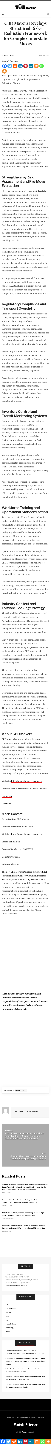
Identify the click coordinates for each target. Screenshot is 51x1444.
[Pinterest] (25, 66)
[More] (4, 71)
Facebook (6, 803)
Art (6, 1305)
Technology (9, 1328)
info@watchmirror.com (18, 1286)
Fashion (8, 1312)
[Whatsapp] (41, 66)
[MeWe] (31, 66)
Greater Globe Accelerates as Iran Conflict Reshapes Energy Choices (28, 1157)
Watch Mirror (25, 1417)
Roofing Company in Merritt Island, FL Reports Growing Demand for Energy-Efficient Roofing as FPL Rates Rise (23, 1227)
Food (7, 1316)
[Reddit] (15, 66)
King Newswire (33, 879)
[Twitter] (9, 66)
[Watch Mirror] (25, 6)
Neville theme (21, 1432)
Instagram (7, 796)
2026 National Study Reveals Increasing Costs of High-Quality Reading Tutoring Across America (23, 1214)
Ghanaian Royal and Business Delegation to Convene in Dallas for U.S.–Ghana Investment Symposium (23, 1201)
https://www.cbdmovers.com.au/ (26, 781)
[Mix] (36, 66)
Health (7, 1320)
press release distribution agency (31, 894)
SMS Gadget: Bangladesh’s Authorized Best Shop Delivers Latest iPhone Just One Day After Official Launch (25, 1361)
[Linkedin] (20, 66)
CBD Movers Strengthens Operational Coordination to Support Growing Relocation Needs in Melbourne (24, 1136)
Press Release (10, 1324)
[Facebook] (4, 66)
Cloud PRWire (8, 55)
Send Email (14, 841)
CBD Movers (30, 117)
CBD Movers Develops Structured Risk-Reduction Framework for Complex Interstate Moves (25, 875)
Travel (7, 1332)
